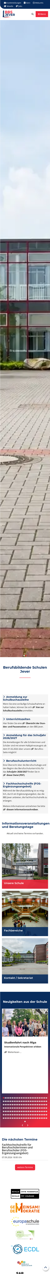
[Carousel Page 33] (16, 1101)
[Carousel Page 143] (34, 1114)
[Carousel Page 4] (8, 1098)
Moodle (9, 6)
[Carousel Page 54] (8, 1104)
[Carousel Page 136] (21, 1114)
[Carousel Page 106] (12, 1111)
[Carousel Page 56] (12, 1104)
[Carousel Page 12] (23, 1098)
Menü (43, 14)
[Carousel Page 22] (41, 1098)
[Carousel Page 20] (37, 1098)
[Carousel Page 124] (44, 1111)
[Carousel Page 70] (37, 1104)
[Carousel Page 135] (19, 1114)
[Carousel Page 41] (30, 1101)
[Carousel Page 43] (34, 1101)
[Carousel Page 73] (43, 1104)
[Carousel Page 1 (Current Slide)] (3, 1097)
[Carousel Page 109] (17, 1111)
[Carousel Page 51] (3, 1104)
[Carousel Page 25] (46, 1098)
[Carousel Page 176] (25, 1121)
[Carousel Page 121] (39, 1111)
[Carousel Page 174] (44, 1118)
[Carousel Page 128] (7, 1114)
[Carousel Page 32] (14, 1101)
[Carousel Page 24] (44, 1098)
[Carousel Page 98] (43, 1108)
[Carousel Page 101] (3, 1111)
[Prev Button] (22, 1125)
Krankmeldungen (13, 3)
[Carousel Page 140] (28, 1114)
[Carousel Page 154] (8, 1118)
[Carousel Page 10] (19, 1098)
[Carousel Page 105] (10, 1111)
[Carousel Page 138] (25, 1114)
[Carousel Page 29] (8, 1101)
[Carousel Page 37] (23, 1101)
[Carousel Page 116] (30, 1111)
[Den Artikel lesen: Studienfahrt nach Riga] (25, 1023)
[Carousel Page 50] (46, 1101)
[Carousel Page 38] (25, 1101)
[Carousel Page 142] (32, 1114)
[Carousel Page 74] (44, 1104)
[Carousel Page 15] (28, 1098)
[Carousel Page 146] (39, 1114)
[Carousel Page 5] (10, 1098)
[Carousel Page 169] (35, 1118)
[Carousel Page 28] (7, 1101)
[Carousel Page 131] (12, 1114)
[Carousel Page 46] (39, 1101)
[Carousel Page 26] (3, 1101)
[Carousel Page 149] (44, 1114)
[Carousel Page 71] (39, 1104)
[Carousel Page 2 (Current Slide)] (26, 655)
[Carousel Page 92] (32, 1108)
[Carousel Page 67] (32, 1104)
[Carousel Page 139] (26, 1114)
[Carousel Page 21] (39, 1098)
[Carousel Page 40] (28, 1101)
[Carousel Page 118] (34, 1111)
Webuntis (39, 3)
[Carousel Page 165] (28, 1118)
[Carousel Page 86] (21, 1108)
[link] (33, 14)
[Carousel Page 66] (30, 1104)
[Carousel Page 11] (21, 1098)
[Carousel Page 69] (35, 1104)
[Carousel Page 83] (16, 1108)
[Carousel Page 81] (12, 1108)
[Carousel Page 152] (5, 1118)
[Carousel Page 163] (25, 1118)
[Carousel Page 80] (10, 1108)
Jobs (20, 6)
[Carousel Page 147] (41, 1114)
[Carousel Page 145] (37, 1114)
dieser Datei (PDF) (15, 775)
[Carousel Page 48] (43, 1101)
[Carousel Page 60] (19, 1104)
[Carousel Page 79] (8, 1108)
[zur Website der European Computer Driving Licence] (25, 1249)
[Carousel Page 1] (24, 655)
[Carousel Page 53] (7, 1104)
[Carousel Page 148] (43, 1114)
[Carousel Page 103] (7, 1111)
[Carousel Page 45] (37, 1101)
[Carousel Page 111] (21, 1111)
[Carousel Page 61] (21, 1104)
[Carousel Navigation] (25, 1125)
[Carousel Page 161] (21, 1118)
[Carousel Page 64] (26, 1104)
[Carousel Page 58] (16, 1104)
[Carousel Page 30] (10, 1101)
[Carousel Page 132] (14, 1114)
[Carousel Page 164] (26, 1118)
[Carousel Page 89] (26, 1108)
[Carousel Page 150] (46, 1114)
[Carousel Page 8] (16, 1098)
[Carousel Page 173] (43, 1118)
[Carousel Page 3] (7, 1098)
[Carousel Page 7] (14, 1098)
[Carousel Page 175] (46, 1118)
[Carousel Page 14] (26, 1098)
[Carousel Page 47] (41, 1101)
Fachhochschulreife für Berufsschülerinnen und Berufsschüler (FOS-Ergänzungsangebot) (17, 1149)
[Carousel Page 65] (28, 1104)
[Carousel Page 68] (34, 1104)
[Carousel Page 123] (43, 1111)
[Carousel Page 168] (34, 1118)
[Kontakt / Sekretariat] (25, 960)
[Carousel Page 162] (23, 1118)
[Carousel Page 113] (25, 1111)
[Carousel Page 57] (14, 1104)
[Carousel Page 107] (14, 1111)
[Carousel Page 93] (34, 1108)
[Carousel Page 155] (10, 1118)
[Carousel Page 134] (17, 1114)
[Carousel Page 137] (23, 1114)
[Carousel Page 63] (25, 1104)
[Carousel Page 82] (14, 1108)
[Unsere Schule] (25, 866)
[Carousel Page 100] (46, 1108)
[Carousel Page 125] (46, 1111)
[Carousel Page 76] (3, 1108)
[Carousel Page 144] (35, 1114)
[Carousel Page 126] (3, 1114)
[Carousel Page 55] (10, 1104)
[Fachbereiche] (25, 913)
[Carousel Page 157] (14, 1118)
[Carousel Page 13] (25, 1098)
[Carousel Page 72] (41, 1104)
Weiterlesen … (13, 1052)
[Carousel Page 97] (41, 1108)
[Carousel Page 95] (37, 1108)
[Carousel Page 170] (37, 1118)
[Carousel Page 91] (30, 1108)
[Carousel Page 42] (32, 1101)
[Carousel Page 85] (19, 1108)
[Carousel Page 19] (35, 1098)
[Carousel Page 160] (19, 1118)
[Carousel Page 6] (12, 1098)
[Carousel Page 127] (5, 1114)
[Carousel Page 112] (23, 1111)
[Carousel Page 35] (19, 1101)
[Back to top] (45, 1267)
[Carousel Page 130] (10, 1114)
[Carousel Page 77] (5, 1108)
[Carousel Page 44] (35, 1101)
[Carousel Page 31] (12, 1101)
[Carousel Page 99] (44, 1108)
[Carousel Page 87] (23, 1108)
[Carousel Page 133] (16, 1114)
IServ (28, 3)
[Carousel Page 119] (35, 1111)
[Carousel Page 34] (17, 1101)
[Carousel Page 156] (12, 1118)
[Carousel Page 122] (41, 1111)
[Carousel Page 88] (25, 1108)
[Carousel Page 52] (5, 1104)
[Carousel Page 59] (17, 1104)
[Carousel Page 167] (32, 1118)
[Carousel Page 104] (8, 1111)
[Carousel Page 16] (30, 1098)
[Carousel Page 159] (17, 1118)
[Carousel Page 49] (44, 1101)
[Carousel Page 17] (32, 1098)
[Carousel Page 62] (23, 1104)
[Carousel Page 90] (28, 1108)
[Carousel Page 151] (3, 1118)
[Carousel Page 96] (39, 1108)
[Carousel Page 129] (8, 1114)
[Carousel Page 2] (5, 1098)
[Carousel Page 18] (34, 1098)
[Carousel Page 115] (28, 1111)
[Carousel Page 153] (7, 1118)
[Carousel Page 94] (35, 1108)
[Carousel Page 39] (26, 1101)
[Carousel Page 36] (21, 1101)
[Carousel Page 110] (19, 1111)
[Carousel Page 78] (7, 1108)
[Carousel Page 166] (30, 1118)
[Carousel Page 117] (32, 1111)
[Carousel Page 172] (41, 1118)
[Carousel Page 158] (16, 1118)
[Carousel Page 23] (43, 1098)
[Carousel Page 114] (26, 1111)
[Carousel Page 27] (5, 1101)
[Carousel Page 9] (17, 1098)
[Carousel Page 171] (39, 1118)
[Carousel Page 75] (46, 1104)
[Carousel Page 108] (16, 1111)
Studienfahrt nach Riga (20, 1042)
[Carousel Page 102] (5, 1111)
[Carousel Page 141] (30, 1114)
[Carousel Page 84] (17, 1108)
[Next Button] (27, 1125)
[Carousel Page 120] (37, 1111)
